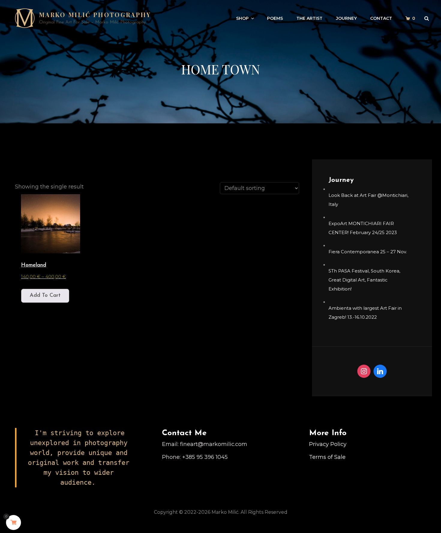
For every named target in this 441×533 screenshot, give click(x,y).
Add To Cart (45, 295)
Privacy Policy (327, 444)
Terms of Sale (327, 457)
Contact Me (184, 433)
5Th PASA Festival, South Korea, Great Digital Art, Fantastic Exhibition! (364, 280)
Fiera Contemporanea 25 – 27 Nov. (367, 251)
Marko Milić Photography (95, 15)
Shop (242, 18)
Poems (275, 18)
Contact (381, 18)
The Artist (309, 18)
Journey (346, 18)
